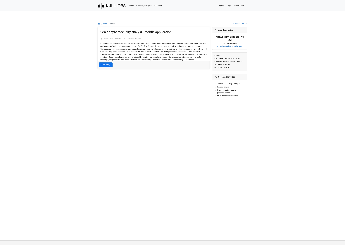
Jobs (105, 23)
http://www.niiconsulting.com (230, 46)
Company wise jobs (144, 5)
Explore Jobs (239, 5)
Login (229, 5)
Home (131, 5)
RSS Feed (158, 5)
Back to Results (240, 23)
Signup (221, 5)
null (116, 5)
